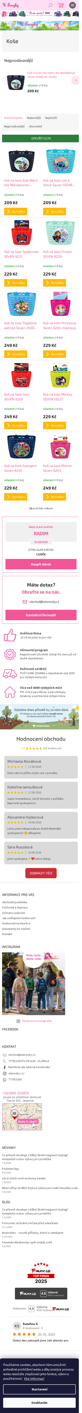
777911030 (15, 1079)
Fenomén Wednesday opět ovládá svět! (27, 1243)
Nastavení (39, 1389)
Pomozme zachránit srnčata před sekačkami (30, 1223)
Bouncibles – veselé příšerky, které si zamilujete (32, 1233)
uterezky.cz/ (16, 1073)
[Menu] (72, 5)
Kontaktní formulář (41, 615)
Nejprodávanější (14, 126)
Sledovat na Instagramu (37, 1021)
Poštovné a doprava (15, 908)
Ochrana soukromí (13, 913)
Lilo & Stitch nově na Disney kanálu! (24, 1179)
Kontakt (7, 934)
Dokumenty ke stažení (16, 929)
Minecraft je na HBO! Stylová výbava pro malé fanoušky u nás (40, 1188)
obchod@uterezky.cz (22, 1055)
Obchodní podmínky (14, 902)
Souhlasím (39, 1402)
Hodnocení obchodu (41, 738)
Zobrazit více (41, 873)
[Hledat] (50, 5)
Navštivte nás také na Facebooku (29, 1067)
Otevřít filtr (41, 138)
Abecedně (35, 126)
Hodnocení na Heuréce (16, 923)
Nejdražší (51, 118)
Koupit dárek (41, 564)
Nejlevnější (34, 118)
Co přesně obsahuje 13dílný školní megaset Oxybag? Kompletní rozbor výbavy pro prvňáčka (35, 1157)
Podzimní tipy (10, 1169)
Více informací (34, 1378)
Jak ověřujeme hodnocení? (19, 918)
